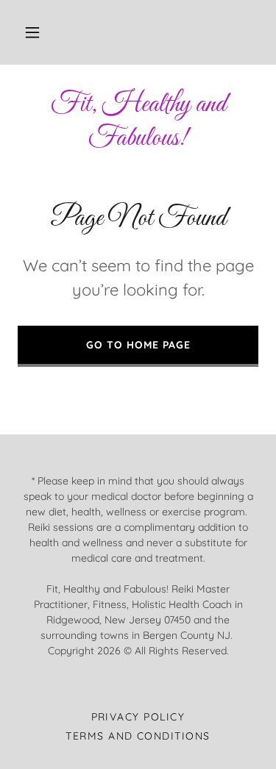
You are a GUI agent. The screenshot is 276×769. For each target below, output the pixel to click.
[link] (138, 121)
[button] (32, 32)
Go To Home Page (138, 344)
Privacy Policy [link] (138, 716)
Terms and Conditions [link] (138, 736)
